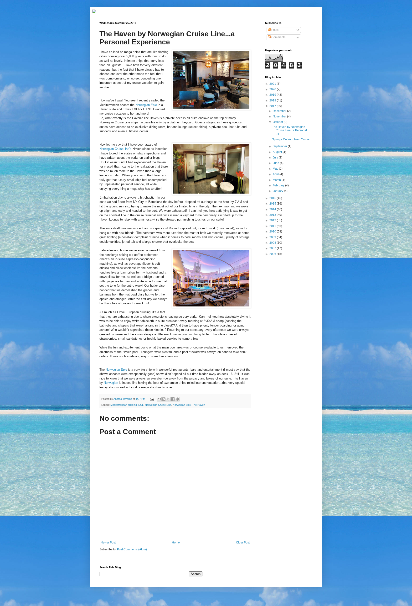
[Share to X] (168, 399)
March (277, 180)
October (278, 122)
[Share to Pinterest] (177, 399)
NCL (141, 404)
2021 (273, 83)
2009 (273, 237)
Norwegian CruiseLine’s (115, 149)
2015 (273, 203)
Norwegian (111, 383)
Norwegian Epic (146, 105)
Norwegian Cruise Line (158, 404)
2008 (273, 242)
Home (176, 542)
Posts (274, 30)
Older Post (243, 542)
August (278, 152)
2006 (273, 254)
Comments (278, 37)
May (276, 168)
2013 (273, 214)
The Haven (198, 404)
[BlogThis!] (163, 399)
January (278, 191)
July (276, 157)
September (280, 146)
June (276, 163)
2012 (273, 220)
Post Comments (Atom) (132, 549)
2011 (273, 226)
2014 (273, 209)
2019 (273, 94)
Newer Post (108, 542)
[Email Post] (151, 398)
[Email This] (159, 399)
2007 (273, 248)
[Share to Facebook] (172, 399)
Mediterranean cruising (123, 404)
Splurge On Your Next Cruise (290, 139)
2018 (273, 100)
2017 (273, 106)
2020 (273, 89)
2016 (273, 198)
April (276, 174)
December (280, 111)
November (280, 116)
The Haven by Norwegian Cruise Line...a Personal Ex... (289, 130)
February (279, 185)
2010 (273, 231)
